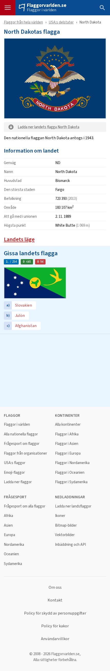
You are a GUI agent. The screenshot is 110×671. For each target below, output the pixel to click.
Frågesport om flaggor (21, 444)
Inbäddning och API (70, 545)
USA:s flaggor (14, 463)
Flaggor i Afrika (67, 434)
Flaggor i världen (41, 10)
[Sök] (102, 7)
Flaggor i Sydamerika (71, 482)
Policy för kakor (55, 626)
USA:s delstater (61, 22)
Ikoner (60, 516)
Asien (8, 525)
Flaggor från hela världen (23, 22)
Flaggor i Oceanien (69, 473)
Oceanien (11, 554)
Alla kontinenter (68, 424)
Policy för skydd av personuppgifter (55, 613)
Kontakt (55, 600)
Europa (9, 535)
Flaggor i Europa (68, 453)
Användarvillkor (55, 639)
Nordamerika (14, 545)
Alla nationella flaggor (21, 434)
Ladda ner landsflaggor (73, 506)
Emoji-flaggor (14, 473)
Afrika (8, 516)
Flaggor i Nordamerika (72, 463)
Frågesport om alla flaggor (24, 506)
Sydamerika (13, 564)
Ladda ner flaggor (18, 482)
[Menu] (7, 7)
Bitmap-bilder (66, 525)
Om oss (55, 587)
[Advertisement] (55, 370)
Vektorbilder (65, 535)
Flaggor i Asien (66, 444)
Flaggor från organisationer (25, 453)
